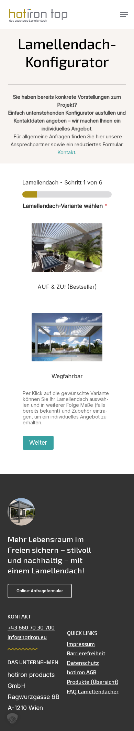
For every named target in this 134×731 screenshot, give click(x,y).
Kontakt (66, 152)
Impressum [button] (81, 644)
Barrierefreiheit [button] (86, 653)
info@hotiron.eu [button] (27, 637)
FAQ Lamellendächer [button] (93, 691)
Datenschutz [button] (83, 663)
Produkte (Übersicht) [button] (92, 682)
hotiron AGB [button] (81, 672)
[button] (124, 14)
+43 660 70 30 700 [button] (31, 627)
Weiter (38, 442)
